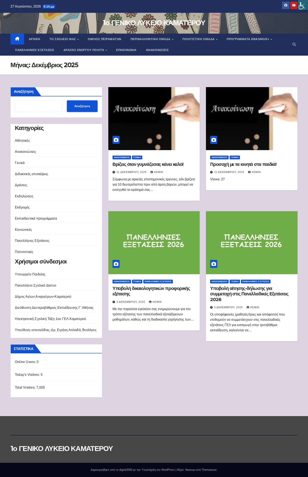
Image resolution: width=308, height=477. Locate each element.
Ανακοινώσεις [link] (157, 50)
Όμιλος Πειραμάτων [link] (104, 39)
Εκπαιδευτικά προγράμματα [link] (36, 218)
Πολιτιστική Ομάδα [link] (199, 39)
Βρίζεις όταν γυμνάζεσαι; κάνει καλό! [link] (148, 164)
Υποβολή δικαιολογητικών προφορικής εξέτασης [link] (151, 291)
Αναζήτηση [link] (82, 106)
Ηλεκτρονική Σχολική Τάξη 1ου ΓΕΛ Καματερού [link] (50, 319)
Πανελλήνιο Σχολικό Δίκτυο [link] (35, 285)
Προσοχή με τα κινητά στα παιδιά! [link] (243, 164)
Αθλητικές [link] (22, 140)
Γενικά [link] (20, 163)
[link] (303, 5)
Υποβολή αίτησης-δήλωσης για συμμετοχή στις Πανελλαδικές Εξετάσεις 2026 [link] (249, 294)
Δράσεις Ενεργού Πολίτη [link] (84, 50)
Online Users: (26, 362)
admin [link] (158, 172)
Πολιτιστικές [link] (24, 252)
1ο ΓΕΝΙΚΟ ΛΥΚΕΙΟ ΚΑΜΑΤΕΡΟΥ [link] (154, 22)
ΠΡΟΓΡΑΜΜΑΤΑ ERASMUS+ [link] (248, 39)
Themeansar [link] (209, 469)
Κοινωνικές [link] (23, 229)
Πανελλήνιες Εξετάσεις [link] (34, 50)
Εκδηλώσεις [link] (24, 196)
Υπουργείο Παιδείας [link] (30, 274)
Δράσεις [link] (21, 185)
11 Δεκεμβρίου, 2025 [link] (132, 172)
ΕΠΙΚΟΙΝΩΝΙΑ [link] (126, 50)
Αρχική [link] (34, 39)
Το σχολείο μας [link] (63, 39)
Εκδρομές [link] (22, 207)
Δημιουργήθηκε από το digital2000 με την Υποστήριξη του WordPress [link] (133, 469)
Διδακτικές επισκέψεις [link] (31, 174)
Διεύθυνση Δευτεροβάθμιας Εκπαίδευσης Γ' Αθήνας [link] (54, 307)
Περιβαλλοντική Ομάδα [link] (151, 39)
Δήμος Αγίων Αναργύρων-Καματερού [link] (43, 296)
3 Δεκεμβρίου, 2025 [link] (131, 301)
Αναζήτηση (24, 91)
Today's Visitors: (28, 374)
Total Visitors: (25, 387)
